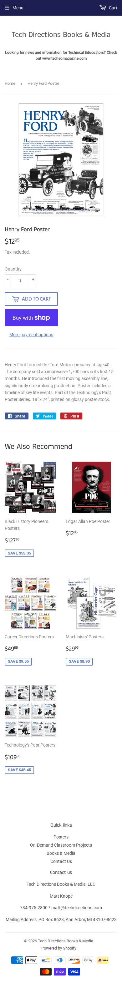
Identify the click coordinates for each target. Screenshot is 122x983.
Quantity (13, 268)
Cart (112, 7)
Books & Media (61, 853)
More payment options (31, 334)
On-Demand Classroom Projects (61, 845)
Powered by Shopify (58, 948)
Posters (61, 836)
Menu (18, 7)
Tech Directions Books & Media (61, 35)
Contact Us (61, 861)
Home (10, 83)
